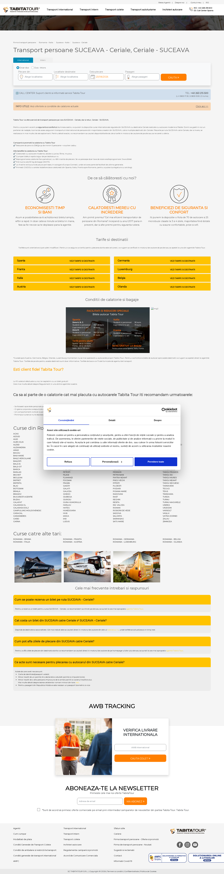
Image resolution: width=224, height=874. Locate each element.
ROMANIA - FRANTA (72, 539)
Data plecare (96, 71)
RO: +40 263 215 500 (203, 8)
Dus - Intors (40, 67)
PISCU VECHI (119, 480)
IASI (64, 519)
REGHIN (116, 499)
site (94, 609)
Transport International (75, 828)
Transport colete (114, 9)
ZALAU (166, 519)
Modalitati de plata (22, 839)
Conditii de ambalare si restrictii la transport (34, 850)
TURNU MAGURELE (172, 502)
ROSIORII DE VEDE (121, 510)
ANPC (16, 861)
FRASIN (66, 483)
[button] (142, 76)
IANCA (66, 516)
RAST (115, 497)
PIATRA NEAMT (120, 477)
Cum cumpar (19, 834)
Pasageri (129, 71)
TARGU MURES (170, 477)
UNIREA (166, 505)
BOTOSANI (18, 488)
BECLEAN (17, 477)
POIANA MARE (120, 491)
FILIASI (66, 475)
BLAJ (15, 486)
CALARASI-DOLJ (21, 508)
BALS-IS (16, 464)
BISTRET (17, 480)
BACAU (16, 453)
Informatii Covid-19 (123, 861)
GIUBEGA (67, 497)
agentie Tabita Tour (134, 609)
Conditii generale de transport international (34, 855)
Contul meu (197, 2)
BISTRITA (17, 483)
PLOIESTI (117, 486)
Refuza (68, 461)
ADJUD (16, 436)
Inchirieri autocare (172, 9)
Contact (118, 855)
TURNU (166, 499)
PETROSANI (118, 475)
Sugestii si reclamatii (124, 850)
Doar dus (24, 67)
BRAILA (16, 491)
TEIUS (165, 491)
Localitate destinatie (64, 71)
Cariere (117, 834)
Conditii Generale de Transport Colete (32, 844)
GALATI (66, 488)
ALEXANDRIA (19, 447)
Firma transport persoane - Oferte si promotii (136, 839)
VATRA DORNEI (170, 516)
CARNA (16, 521)
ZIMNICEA (167, 521)
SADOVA (117, 513)
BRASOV (17, 494)
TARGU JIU (168, 475)
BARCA (16, 469)
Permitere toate (156, 461)
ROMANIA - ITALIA (21, 542)
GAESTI (66, 486)
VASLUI (166, 513)
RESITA (116, 502)
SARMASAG (118, 519)
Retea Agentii (165, 2)
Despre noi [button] (181, 2)
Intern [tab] (43, 60)
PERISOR (117, 472)
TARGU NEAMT (170, 480)
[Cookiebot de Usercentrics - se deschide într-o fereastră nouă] (164, 410)
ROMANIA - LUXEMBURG (124, 542)
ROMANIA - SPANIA (22, 539)
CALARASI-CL (19, 505)
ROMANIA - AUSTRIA (72, 542)
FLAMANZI (68, 477)
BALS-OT (17, 466)
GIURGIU (67, 499)
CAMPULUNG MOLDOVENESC (27, 510)
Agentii (16, 828)
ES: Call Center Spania (203, 10)
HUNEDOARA (69, 510)
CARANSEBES (19, 516)
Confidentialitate (131, 871)
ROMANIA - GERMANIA (123, 539)
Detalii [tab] (112, 420)
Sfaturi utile (119, 828)
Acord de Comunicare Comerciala (81, 855)
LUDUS (66, 521)
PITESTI (116, 483)
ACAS (15, 434)
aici (77, 682)
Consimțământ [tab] (66, 420)
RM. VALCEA (118, 505)
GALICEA (67, 491)
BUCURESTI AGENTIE (23, 497)
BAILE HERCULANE (22, 458)
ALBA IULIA (18, 442)
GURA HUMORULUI (72, 502)
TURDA (166, 497)
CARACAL (18, 513)
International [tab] (23, 60)
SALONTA (117, 516)
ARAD (16, 450)
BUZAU (16, 499)
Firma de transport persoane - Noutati (132, 844)
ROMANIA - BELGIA (172, 539)
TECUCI (166, 488)
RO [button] (207, 2)
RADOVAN (118, 494)
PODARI (117, 488)
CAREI (16, 519)
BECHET (17, 475)
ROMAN (116, 508)
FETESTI (66, 472)
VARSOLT (167, 510)
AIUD (15, 439)
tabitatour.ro (113, 630)
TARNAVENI (168, 486)
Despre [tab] (158, 420)
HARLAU (67, 505)
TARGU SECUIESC (171, 483)
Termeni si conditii (115, 871)
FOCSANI (67, 480)
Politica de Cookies (148, 871)
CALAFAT (17, 502)
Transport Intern (89, 9)
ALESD (16, 444)
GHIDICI (66, 494)
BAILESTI (17, 461)
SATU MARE (118, 521)
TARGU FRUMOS (170, 472)
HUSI (65, 513)
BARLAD (17, 472)
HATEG (66, 508)
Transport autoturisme (143, 9)
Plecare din (24, 71)
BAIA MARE (18, 455)
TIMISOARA (168, 494)
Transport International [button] (60, 9)
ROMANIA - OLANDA (172, 542)
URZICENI (167, 508)
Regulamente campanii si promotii (81, 850)
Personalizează (110, 461)
